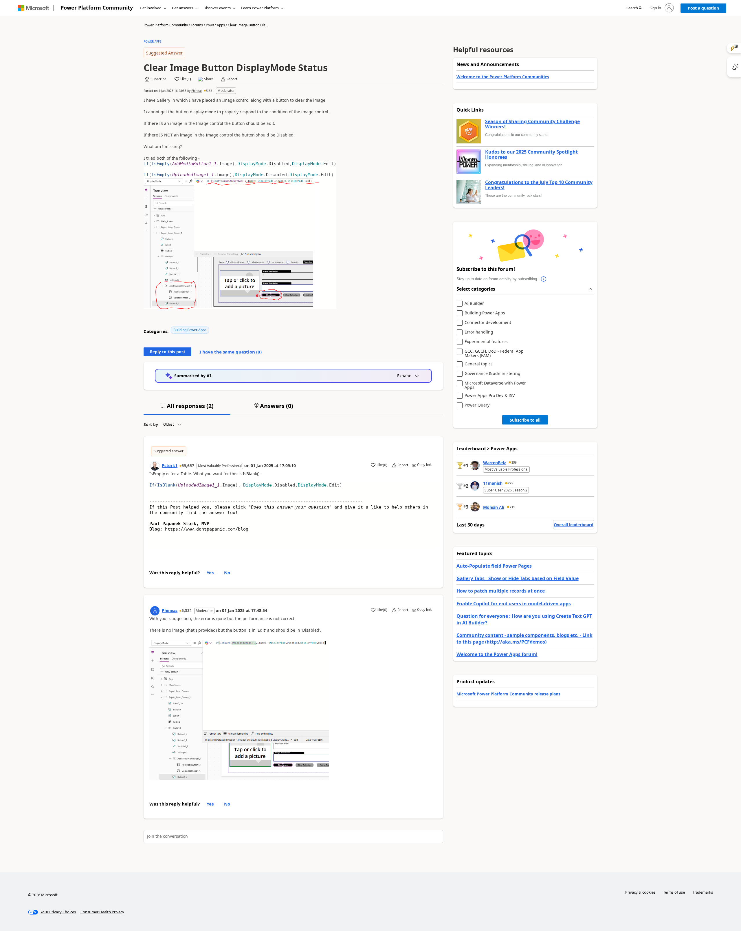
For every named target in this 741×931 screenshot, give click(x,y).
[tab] (187, 408)
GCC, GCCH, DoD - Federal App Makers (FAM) (494, 353)
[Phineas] (154, 610)
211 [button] (512, 507)
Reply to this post (167, 351)
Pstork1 (169, 465)
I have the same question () (230, 352)
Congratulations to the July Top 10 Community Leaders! (539, 185)
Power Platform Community (96, 7)
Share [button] (209, 79)
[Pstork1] (154, 466)
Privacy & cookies (640, 892)
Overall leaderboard (573, 524)
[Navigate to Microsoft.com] (33, 8)
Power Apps (215, 25)
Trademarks (703, 892)
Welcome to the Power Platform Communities (502, 76)
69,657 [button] (187, 465)
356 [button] (514, 462)
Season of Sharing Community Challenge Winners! (532, 124)
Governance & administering (492, 373)
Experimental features (486, 341)
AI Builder (474, 303)
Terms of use (674, 892)
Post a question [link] (703, 8)
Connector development (488, 322)
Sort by (151, 424)
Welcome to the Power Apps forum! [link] (497, 654)
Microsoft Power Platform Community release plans (508, 694)
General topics (479, 364)
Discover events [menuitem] (217, 7)
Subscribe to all (525, 420)
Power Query (477, 405)
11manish (492, 483)
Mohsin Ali (493, 507)
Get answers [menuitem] (182, 7)
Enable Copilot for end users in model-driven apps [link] (513, 603)
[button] (634, 8)
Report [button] (231, 79)
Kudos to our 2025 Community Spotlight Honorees (531, 155)
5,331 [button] (210, 91)
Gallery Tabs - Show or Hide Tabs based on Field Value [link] (517, 578)
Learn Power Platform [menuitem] (260, 7)
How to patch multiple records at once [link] (500, 591)
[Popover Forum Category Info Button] (543, 279)
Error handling (479, 332)
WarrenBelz (494, 462)
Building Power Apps (189, 329)
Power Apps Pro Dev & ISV (490, 395)
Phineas (196, 91)
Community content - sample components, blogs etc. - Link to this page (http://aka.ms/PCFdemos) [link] (524, 638)
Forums (197, 25)
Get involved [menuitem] (151, 7)
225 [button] (510, 483)
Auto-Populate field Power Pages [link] (494, 566)
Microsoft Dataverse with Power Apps (495, 385)
